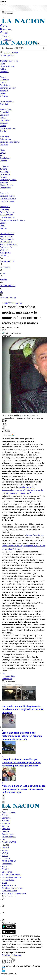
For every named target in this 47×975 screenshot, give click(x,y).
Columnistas (5, 139)
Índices (3, 93)
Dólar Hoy (4, 80)
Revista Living (6, 242)
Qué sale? (4, 193)
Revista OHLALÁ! (7, 233)
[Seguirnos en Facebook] (3, 899)
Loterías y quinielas (8, 179)
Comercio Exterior (8, 88)
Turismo (3, 169)
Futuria (3, 77)
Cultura (3, 117)
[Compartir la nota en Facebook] (3, 430)
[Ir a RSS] (3, 920)
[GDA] (8, 963)
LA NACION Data (7, 66)
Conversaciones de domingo (12, 220)
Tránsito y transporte (9, 61)
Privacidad (16, 955)
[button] (23, 170)
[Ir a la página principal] (23, 22)
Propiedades (5, 85)
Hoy (3, 673)
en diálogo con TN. (27, 487)
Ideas (2, 225)
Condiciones (7, 955)
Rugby (2, 152)
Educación (4, 115)
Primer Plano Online (35, 535)
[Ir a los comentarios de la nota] (6, 420)
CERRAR (3, 1)
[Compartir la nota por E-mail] (8, 430)
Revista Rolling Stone (9, 244)
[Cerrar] (38, 43)
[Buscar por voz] (43, 48)
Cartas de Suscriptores (10, 142)
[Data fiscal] (3, 971)
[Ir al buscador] (4, 16)
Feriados (3, 177)
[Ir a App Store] (9, 933)
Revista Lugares (7, 239)
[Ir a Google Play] (9, 928)
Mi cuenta (7, 39)
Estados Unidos (6, 101)
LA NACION (7, 303)
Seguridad (4, 112)
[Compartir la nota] (3, 424)
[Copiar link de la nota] (3, 427)
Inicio (5, 26)
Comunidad (5, 120)
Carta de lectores (7, 217)
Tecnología (4, 171)
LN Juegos (4, 166)
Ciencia (3, 125)
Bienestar (4, 123)
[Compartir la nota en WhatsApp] (6, 424)
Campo (3, 82)
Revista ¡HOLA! (6, 236)
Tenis (2, 155)
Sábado (3, 223)
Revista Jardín (6, 247)
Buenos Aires (5, 109)
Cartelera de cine (7, 196)
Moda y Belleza (6, 185)
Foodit (5, 33)
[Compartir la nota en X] (6, 430)
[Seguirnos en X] (3, 906)
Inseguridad (10, 676)
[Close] (3, 795)
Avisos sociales (6, 215)
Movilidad (4, 90)
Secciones (7, 29)
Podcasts (4, 182)
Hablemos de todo (8, 128)
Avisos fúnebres (7, 212)
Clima (2, 63)
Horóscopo (5, 174)
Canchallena (5, 158)
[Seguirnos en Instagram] (3, 913)
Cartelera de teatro (8, 198)
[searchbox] (23, 48)
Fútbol (2, 150)
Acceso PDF (5, 206)
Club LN (6, 36)
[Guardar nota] (3, 420)
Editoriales (4, 136)
